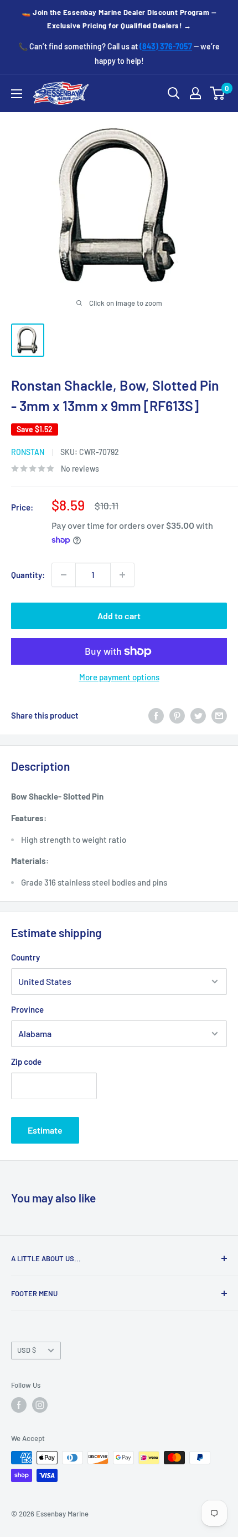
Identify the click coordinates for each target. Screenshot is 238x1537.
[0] (218, 93)
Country (25, 957)
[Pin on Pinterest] (177, 715)
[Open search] (174, 93)
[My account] (195, 93)
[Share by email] (219, 715)
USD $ (26, 1350)
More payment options (119, 677)
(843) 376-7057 (165, 46)
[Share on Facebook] (156, 715)
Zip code (26, 1061)
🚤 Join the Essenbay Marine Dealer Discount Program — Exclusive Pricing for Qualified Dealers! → (119, 19)
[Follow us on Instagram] (40, 1405)
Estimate (45, 1130)
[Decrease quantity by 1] (63, 575)
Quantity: (28, 575)
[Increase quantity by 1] (122, 575)
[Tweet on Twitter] (198, 715)
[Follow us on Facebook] (19, 1405)
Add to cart (119, 615)
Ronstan (27, 452)
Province (27, 1009)
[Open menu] (16, 93)
